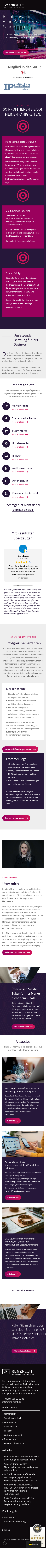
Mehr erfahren (18, 409)
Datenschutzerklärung (15, 1521)
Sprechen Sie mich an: (23, 510)
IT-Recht (17, 456)
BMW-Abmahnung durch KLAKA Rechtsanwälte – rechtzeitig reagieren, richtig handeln (19, 1501)
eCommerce (19, 431)
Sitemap (6, 1530)
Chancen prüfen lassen (14, 818)
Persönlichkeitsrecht (25, 493)
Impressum (9, 1517)
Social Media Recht (24, 418)
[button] (4, 1543)
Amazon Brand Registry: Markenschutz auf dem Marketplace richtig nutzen (22, 1165)
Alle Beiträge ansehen (23, 1290)
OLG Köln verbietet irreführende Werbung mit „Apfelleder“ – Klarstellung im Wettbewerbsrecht (21, 1241)
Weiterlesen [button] (23, 578)
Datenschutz (20, 481)
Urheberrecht (20, 443)
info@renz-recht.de (11, 1401)
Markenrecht (20, 406)
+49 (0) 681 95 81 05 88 (13, 1398)
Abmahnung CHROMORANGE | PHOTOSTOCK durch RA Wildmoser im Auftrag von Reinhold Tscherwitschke (21, 1489)
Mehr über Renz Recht (21, 1027)
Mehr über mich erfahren (15, 952)
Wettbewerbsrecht (23, 468)
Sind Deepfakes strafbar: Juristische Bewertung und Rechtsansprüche (22, 1090)
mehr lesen (11, 1121)
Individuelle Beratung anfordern (18, 749)
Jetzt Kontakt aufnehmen (14, 52)
